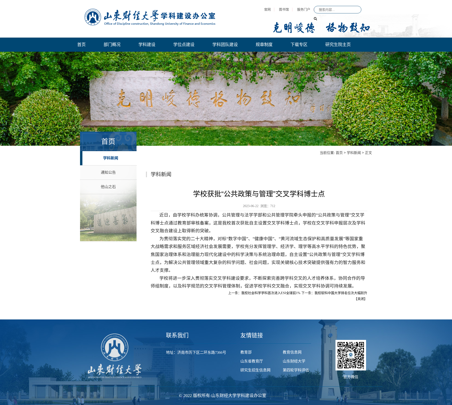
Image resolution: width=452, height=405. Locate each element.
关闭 (360, 299)
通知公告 (108, 172)
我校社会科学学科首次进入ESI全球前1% (270, 293)
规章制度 (264, 44)
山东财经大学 (294, 361)
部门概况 (112, 44)
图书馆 (284, 9)
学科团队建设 (225, 44)
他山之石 (108, 187)
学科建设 (146, 44)
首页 (81, 44)
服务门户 (303, 9)
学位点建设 (183, 44)
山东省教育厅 (251, 361)
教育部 (246, 352)
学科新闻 (110, 158)
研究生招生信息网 (255, 370)
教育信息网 (292, 352)
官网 (267, 9)
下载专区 (299, 44)
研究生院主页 (338, 44)
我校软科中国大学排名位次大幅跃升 (341, 293)
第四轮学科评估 (296, 370)
